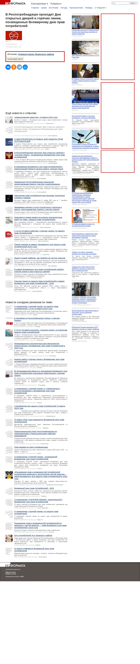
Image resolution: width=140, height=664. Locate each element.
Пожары (89, 8)
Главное (35, 8)
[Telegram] (19, 67)
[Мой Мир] (25, 67)
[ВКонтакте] (8, 67)
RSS (22, 576)
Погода (64, 8)
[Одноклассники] (13, 67)
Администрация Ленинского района (36, 54)
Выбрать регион (10, 574)
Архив (44, 8)
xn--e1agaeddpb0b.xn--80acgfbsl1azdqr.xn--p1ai (13, 44)
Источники (53, 8)
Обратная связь (10, 572)
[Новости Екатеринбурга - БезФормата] (13, 2)
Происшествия (76, 8)
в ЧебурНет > (101, 8)
